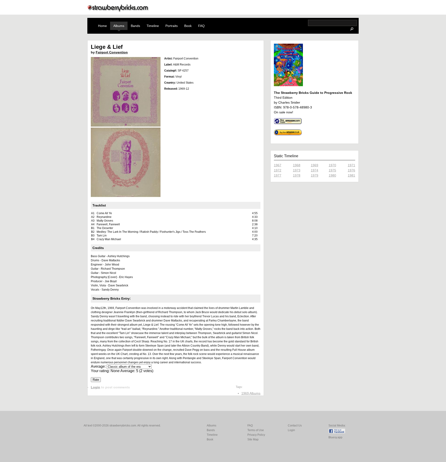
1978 (296, 175)
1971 (351, 165)
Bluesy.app (335, 437)
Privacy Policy (256, 434)
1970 (332, 165)
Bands (135, 26)
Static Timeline (286, 156)
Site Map (253, 439)
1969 (314, 165)
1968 (296, 165)
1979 (314, 175)
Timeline (153, 26)
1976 (351, 170)
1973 (296, 170)
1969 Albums (250, 393)
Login (95, 387)
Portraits (171, 26)
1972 (277, 170)
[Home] (118, 11)
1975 (332, 170)
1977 (277, 175)
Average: (99, 366)
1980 (332, 175)
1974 (314, 170)
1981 (351, 175)
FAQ (201, 26)
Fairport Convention (112, 52)
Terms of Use (255, 430)
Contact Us (295, 425)
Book (188, 26)
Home (102, 26)
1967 (277, 165)
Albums (118, 26)
